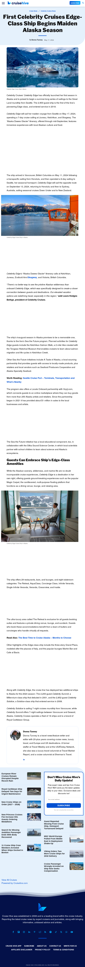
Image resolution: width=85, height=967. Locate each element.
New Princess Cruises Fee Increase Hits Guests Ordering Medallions (12, 818)
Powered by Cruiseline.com (15, 882)
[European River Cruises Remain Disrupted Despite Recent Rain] (34, 776)
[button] (82, 2)
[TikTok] (56, 932)
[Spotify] (50, 932)
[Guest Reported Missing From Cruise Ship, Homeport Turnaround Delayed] (76, 824)
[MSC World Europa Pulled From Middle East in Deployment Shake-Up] (76, 838)
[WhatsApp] (66, 932)
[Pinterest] (34, 932)
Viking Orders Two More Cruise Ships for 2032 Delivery (54, 853)
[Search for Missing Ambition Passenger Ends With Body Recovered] (34, 832)
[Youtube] (72, 932)
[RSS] (45, 932)
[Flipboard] (18, 932)
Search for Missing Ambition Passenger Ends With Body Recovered (11, 833)
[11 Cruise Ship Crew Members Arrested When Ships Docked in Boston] (34, 848)
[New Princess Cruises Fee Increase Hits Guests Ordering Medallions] (34, 817)
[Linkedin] (24, 758)
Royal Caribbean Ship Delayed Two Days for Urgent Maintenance (12, 791)
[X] (61, 932)
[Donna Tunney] (15, 745)
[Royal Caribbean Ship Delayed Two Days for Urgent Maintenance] (34, 791)
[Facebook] (13, 932)
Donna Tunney (37, 40)
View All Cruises (9, 879)
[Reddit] (40, 932)
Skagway (32, 277)
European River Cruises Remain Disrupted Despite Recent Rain (10, 777)
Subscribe (63, 805)
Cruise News (33, 11)
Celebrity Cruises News (48, 11)
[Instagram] (24, 932)
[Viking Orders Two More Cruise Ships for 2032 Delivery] (76, 853)
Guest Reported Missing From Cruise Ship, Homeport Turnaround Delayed (54, 825)
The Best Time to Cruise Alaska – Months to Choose (44, 637)
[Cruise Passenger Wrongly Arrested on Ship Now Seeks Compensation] (76, 866)
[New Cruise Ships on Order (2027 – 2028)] (34, 804)
